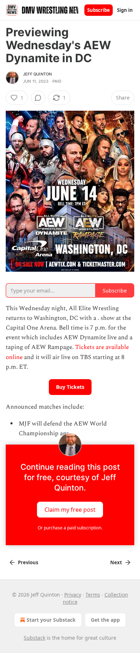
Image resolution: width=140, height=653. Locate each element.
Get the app (105, 619)
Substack (34, 637)
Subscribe (98, 10)
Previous (28, 562)
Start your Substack (51, 619)
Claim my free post (70, 509)
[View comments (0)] (38, 98)
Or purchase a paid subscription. (70, 528)
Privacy (72, 594)
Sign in (125, 10)
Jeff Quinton (37, 74)
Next (116, 562)
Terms (92, 594)
